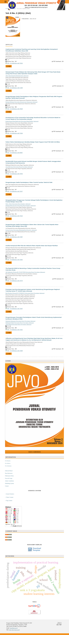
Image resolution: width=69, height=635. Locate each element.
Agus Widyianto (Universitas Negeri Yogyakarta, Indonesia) (19, 166)
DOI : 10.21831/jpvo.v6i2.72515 (15, 63)
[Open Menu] (5, 1)
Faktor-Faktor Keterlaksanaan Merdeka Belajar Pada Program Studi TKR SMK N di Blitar (33, 142)
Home (7, 8)
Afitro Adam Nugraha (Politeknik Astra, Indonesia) (17, 75)
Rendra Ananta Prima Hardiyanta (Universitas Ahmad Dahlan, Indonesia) (22, 121)
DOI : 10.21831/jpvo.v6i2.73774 (15, 280)
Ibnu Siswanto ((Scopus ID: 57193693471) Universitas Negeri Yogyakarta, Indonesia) (25, 293)
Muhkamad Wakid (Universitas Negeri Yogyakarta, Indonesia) (20, 322)
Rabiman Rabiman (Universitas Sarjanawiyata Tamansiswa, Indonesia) (21, 102)
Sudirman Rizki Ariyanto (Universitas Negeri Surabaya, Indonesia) (21, 205)
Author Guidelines (9, 481)
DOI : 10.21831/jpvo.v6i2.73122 (15, 216)
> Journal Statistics (9, 494)
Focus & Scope (8, 478)
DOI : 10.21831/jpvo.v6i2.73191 (15, 329)
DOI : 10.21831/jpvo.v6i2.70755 (15, 173)
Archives (13, 8)
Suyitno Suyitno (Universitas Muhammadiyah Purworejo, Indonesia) (21, 230)
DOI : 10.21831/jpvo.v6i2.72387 (15, 237)
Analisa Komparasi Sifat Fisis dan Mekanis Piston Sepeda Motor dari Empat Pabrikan (32, 245)
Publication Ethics (9, 476)
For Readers (7, 460)
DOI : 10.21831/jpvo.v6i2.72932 (15, 259)
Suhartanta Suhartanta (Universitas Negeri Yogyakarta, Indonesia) (20, 321)
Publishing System (9, 483)
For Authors (7, 463)
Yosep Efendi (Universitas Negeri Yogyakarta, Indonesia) (18, 324)
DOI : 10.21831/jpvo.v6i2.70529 (15, 109)
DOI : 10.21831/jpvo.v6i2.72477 (15, 191)
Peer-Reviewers (9, 473)
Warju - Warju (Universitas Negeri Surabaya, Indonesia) (18, 204)
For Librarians (8, 466)
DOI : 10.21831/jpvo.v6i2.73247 (15, 308)
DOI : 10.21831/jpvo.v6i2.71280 (15, 87)
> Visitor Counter (9, 497)
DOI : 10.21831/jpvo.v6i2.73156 (15, 133)
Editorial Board (8, 470)
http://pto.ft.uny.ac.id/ (14, 630)
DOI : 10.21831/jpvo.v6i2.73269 (15, 350)
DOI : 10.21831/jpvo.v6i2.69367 (15, 152)
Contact (7, 486)
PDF (9, 66)
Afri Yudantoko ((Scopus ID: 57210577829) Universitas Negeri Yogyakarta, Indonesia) (25, 272)
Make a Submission (34, 452)
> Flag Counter (8, 500)
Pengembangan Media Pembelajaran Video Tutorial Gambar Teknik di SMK (29, 182)
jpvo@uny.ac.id (13, 628)
